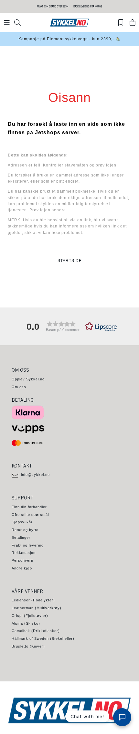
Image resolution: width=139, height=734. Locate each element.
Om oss (19, 387)
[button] (69, 326)
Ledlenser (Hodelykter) (33, 600)
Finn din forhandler (29, 507)
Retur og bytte (25, 530)
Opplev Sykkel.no (28, 379)
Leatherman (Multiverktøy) (36, 608)
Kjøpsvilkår (22, 522)
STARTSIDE (70, 260)
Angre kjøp (22, 568)
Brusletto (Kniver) (28, 646)
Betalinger (21, 537)
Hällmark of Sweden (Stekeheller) (43, 638)
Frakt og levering (28, 545)
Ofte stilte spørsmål (30, 515)
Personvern (22, 560)
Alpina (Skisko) (26, 623)
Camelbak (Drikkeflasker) (36, 631)
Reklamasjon (24, 553)
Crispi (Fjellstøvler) (30, 616)
